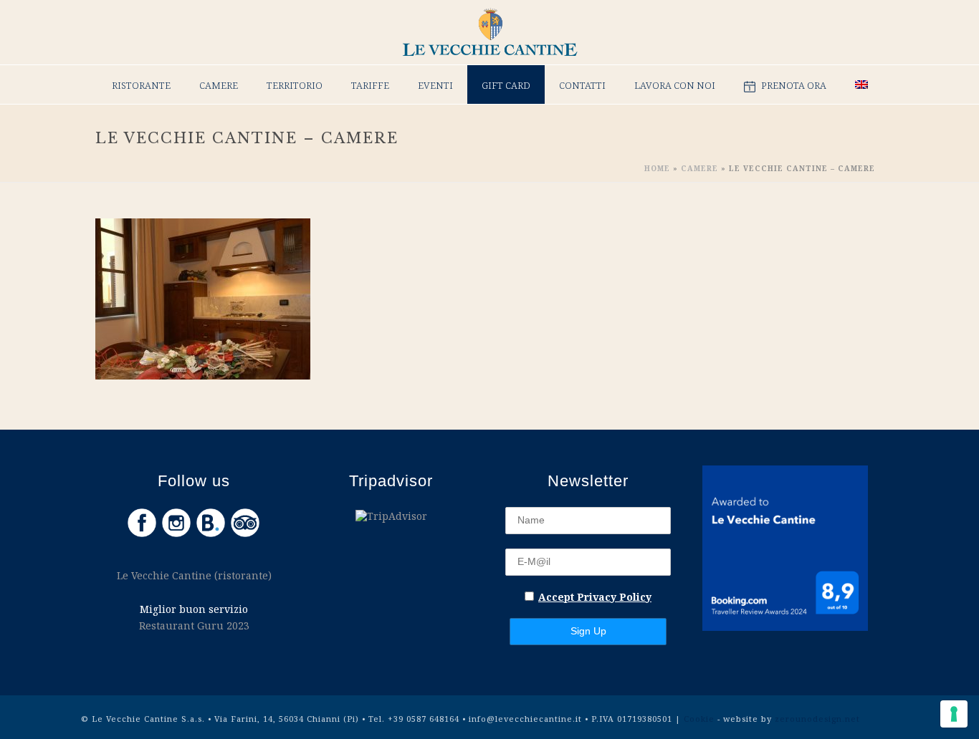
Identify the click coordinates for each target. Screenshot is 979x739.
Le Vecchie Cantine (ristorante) (194, 575)
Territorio (295, 85)
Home (657, 168)
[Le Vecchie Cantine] (489, 32)
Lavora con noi (674, 85)
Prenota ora (793, 85)
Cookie (700, 718)
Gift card (506, 85)
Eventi (435, 85)
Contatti (582, 85)
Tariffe (370, 85)
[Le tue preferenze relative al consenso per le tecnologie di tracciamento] (954, 714)
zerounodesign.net (817, 718)
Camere (218, 85)
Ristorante (141, 85)
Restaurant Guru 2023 (194, 625)
